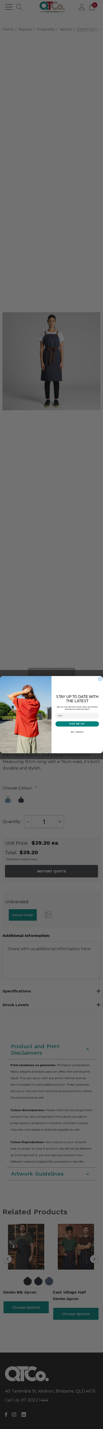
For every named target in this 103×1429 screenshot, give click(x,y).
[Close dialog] (100, 679)
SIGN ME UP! (77, 724)
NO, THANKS (77, 731)
